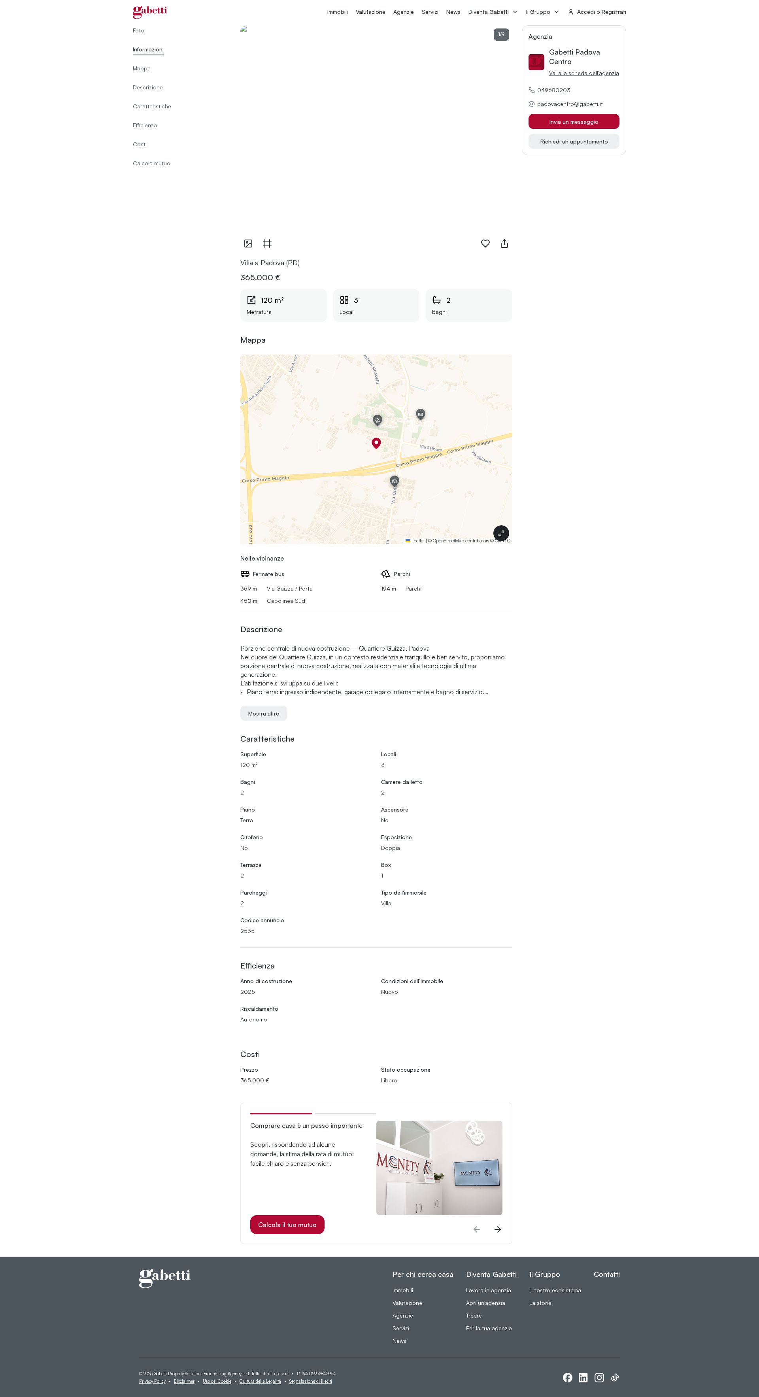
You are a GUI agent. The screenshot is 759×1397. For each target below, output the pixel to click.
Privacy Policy (152, 1381)
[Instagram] (599, 1377)
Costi (140, 144)
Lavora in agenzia (488, 1290)
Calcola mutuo (151, 163)
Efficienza (145, 125)
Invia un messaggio (574, 121)
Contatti (607, 1274)
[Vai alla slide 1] (281, 1113)
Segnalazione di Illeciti (310, 1381)
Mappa (142, 68)
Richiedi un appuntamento (574, 141)
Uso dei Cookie (217, 1381)
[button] (376, 443)
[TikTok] (615, 1377)
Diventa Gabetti (488, 11)
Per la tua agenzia (489, 1328)
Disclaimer (184, 1381)
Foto (138, 30)
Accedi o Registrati (601, 11)
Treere (474, 1315)
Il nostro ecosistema (555, 1290)
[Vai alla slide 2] (346, 1113)
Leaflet (417, 541)
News (453, 11)
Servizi (430, 11)
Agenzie (403, 11)
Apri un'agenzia (485, 1302)
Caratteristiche (152, 106)
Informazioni (148, 49)
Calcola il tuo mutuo (287, 1225)
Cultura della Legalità (260, 1381)
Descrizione (148, 87)
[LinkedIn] (583, 1377)
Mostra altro (263, 713)
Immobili (337, 11)
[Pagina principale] (150, 12)
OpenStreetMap (448, 541)
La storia (540, 1302)
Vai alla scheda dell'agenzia (584, 73)
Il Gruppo (538, 11)
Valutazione (370, 11)
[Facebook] (567, 1377)
